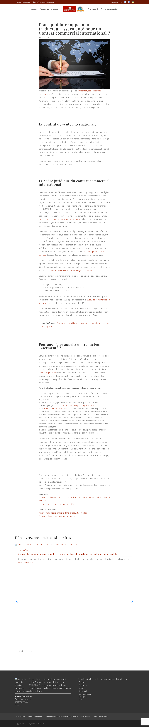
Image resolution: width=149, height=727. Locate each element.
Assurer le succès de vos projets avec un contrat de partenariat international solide (67, 554)
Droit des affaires (23, 550)
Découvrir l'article (25, 562)
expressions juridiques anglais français (78, 405)
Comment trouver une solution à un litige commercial (69, 270)
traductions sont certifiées (55, 408)
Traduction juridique (49, 9)
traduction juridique (47, 372)
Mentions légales (35, 716)
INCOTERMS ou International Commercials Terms (60, 219)
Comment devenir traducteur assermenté (57, 516)
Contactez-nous (116, 2)
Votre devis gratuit (109, 9)
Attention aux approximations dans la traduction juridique (63, 512)
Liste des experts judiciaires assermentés (56, 504)
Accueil (34, 9)
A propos (92, 9)
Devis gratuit (20, 716)
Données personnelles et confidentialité (61, 716)
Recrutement (85, 716)
